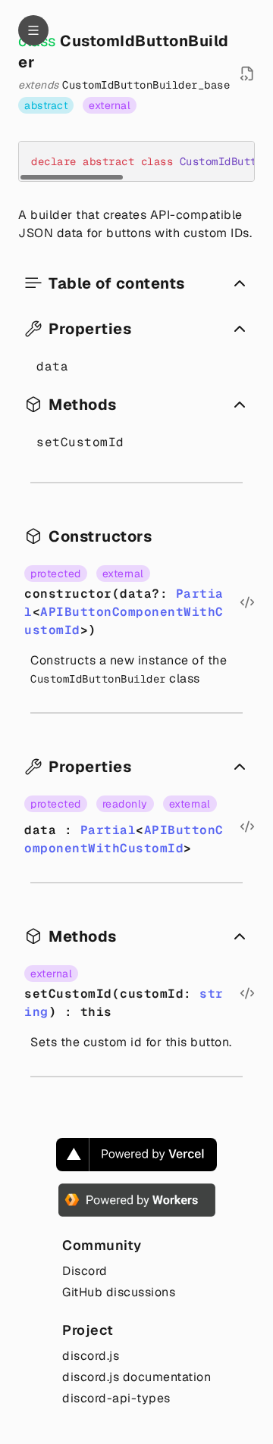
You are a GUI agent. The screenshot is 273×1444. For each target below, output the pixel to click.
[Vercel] (136, 1154)
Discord (85, 1271)
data (52, 366)
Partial (108, 830)
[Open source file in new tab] (247, 73)
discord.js (90, 1356)
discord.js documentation (136, 1377)
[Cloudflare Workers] (136, 1200)
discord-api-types (116, 1398)
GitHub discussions (118, 1292)
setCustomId (80, 442)
